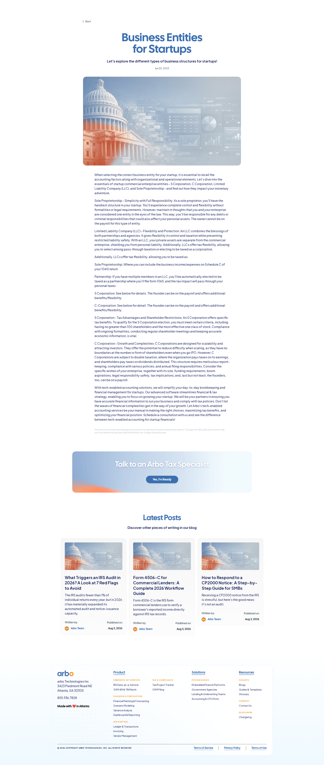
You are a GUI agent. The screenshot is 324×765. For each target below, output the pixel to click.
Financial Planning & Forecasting (131, 701)
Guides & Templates (250, 689)
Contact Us (245, 705)
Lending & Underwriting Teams (208, 694)
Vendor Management (125, 736)
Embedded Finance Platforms (208, 685)
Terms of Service (203, 748)
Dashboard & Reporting (126, 715)
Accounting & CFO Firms (205, 699)
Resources (246, 672)
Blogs (242, 685)
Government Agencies (204, 689)
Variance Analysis (122, 710)
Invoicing (118, 731)
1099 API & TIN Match (125, 689)
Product (119, 672)
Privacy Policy (232, 748)
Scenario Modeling (123, 705)
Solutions (198, 672)
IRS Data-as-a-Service (126, 685)
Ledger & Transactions (126, 726)
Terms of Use (259, 748)
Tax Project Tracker (163, 685)
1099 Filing (158, 689)
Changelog (245, 717)
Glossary (244, 694)
